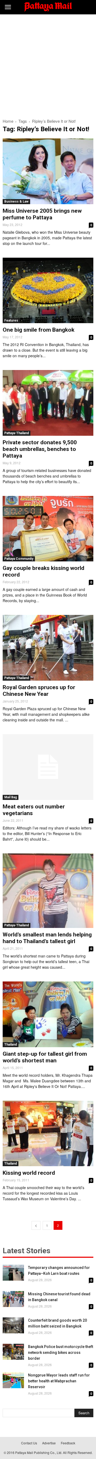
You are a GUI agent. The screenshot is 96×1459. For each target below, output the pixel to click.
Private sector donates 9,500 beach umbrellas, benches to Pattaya (40, 449)
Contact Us (29, 1443)
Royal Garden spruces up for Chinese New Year (39, 690)
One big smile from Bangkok (38, 330)
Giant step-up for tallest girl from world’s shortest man (45, 1057)
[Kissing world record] (48, 1133)
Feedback (68, 1443)
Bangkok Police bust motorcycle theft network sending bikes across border (60, 1353)
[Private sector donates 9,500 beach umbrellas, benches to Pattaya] (48, 403)
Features (11, 320)
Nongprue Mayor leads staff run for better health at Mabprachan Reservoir (59, 1381)
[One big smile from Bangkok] (48, 290)
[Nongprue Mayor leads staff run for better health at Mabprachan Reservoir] (13, 1380)
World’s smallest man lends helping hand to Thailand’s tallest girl (47, 937)
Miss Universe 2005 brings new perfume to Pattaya (42, 214)
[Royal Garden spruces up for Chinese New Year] (48, 648)
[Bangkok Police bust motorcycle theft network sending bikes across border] (13, 1352)
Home (8, 121)
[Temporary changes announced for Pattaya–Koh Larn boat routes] (13, 1273)
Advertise (49, 1443)
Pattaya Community (18, 559)
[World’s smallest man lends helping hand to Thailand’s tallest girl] (48, 890)
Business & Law (16, 201)
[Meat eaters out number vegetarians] (48, 767)
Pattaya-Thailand (16, 433)
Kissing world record (29, 1173)
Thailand (10, 1044)
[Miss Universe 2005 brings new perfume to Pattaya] (48, 171)
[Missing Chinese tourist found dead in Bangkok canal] (13, 1299)
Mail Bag (10, 797)
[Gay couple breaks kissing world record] (48, 529)
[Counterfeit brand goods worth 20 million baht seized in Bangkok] (13, 1325)
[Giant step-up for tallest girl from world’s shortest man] (48, 1014)
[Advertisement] (48, 65)
